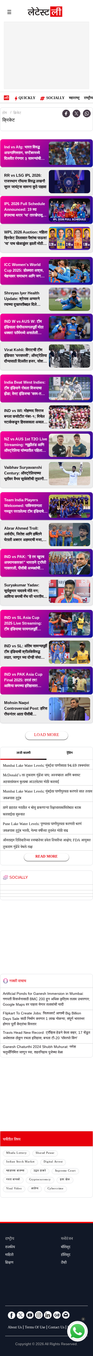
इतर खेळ (65, 1180)
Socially (55, 98)
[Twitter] (76, 113)
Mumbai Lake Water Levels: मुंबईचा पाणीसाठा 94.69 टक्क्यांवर (46, 766)
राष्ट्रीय (88, 98)
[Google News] (57, 1315)
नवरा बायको (13, 1180)
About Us (15, 1328)
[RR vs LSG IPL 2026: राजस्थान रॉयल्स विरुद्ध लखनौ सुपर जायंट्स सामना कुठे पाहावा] (69, 182)
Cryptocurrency (40, 1180)
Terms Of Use (35, 1328)
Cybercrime (56, 1189)
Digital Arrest (53, 1162)
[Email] (66, 1315)
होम (4, 113)
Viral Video (14, 1189)
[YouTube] (30, 1315)
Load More (46, 735)
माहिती (9, 1255)
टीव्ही (64, 1263)
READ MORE (46, 857)
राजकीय (10, 1247)
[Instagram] (39, 1315)
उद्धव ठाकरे (40, 1171)
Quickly (27, 98)
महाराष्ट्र (74, 98)
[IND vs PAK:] (69, 563)
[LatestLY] (45, 12)
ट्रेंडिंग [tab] (70, 753)
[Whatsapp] (87, 113)
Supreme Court (65, 1171)
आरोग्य (34, 1189)
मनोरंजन (67, 1239)
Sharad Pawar (45, 1153)
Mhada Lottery (16, 1153)
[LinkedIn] (48, 1315)
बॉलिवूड (65, 1247)
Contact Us (56, 1328)
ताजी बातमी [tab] (23, 753)
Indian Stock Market (20, 1162)
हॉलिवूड (65, 1255)
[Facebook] (12, 1315)
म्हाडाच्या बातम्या (15, 1171)
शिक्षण (9, 1263)
